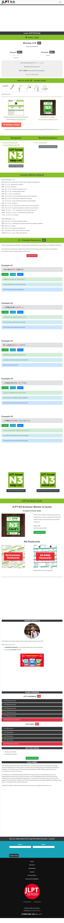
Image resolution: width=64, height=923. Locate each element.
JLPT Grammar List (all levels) (12, 719)
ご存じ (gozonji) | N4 (40, 142)
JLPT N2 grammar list (9, 712)
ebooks (32, 872)
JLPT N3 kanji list (8, 736)
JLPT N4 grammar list (9, 704)
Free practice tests (32, 758)
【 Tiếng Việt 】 (27, 902)
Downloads (32, 868)
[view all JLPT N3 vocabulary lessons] (48, 480)
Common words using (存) (10, 142)
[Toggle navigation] (60, 2)
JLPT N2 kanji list (8, 740)
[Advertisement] (32, 17)
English (20, 274)
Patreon (56, 129)
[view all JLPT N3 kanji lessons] (16, 155)
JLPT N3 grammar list (9, 708)
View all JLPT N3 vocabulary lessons (48, 490)
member (10, 644)
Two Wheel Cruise (35, 910)
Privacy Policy (32, 875)
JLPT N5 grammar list (9, 700)
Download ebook (40, 532)
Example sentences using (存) (11, 145)
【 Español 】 (37, 902)
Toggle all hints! (32, 255)
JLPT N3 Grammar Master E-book (48, 119)
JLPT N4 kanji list (8, 732)
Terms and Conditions (32, 879)
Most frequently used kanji (11, 743)
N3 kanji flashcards (19, 119)
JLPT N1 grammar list (9, 716)
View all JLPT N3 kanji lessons (16, 490)
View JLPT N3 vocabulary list (48, 146)
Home (32, 861)
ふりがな (5, 274)
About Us (32, 865)
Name (20, 844)
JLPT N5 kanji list (8, 728)
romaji (13, 274)
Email (44, 844)
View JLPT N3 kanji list (32, 74)
